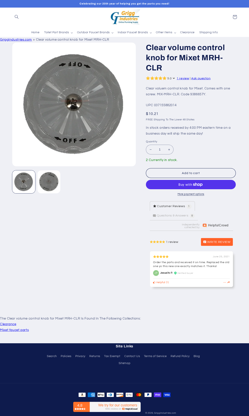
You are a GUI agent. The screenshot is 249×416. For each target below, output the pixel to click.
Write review (218, 241)
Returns (94, 356)
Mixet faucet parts (14, 330)
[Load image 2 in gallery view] (48, 182)
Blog (197, 356)
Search (52, 356)
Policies (66, 356)
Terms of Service (155, 356)
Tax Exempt (112, 356)
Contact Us (132, 356)
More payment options (191, 194)
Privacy (80, 356)
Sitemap (124, 363)
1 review (183, 78)
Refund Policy (180, 356)
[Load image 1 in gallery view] (23, 182)
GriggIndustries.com (16, 39)
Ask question (201, 78)
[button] (16, 16)
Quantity (151, 141)
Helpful (160, 282)
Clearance (8, 324)
